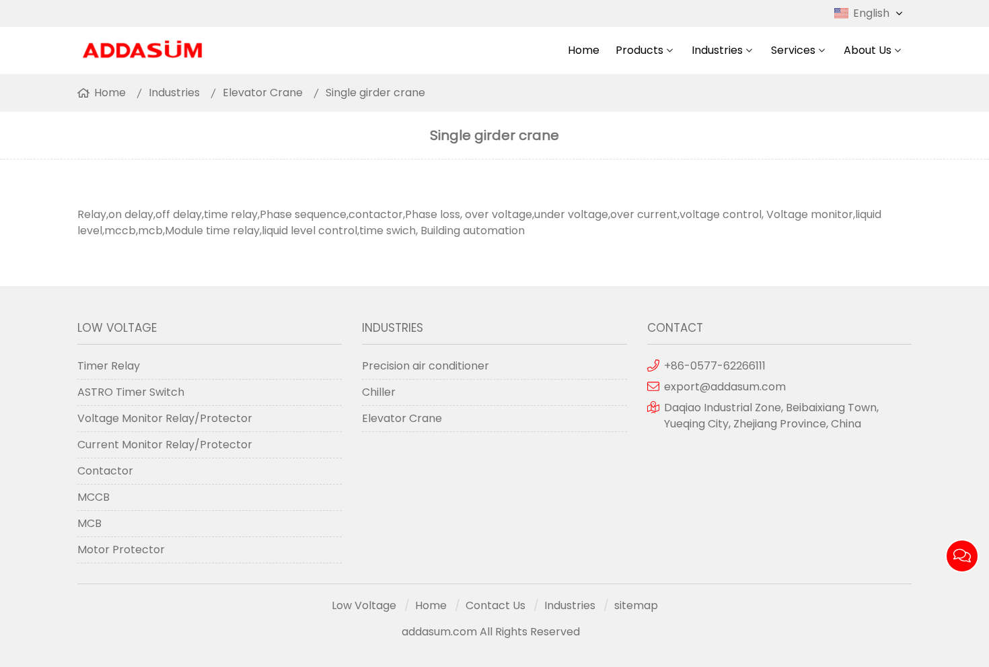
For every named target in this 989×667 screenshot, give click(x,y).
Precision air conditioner (425, 366)
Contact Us (495, 605)
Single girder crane (375, 92)
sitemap (636, 605)
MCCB (93, 497)
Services (793, 50)
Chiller (379, 392)
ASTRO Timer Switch (130, 392)
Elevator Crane (263, 92)
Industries (717, 50)
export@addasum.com (725, 386)
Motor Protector (121, 549)
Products (639, 50)
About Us (867, 50)
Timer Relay (108, 366)
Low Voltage (364, 605)
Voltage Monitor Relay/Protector (164, 418)
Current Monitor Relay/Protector (164, 444)
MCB (89, 523)
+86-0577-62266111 (715, 366)
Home (583, 50)
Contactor (105, 471)
